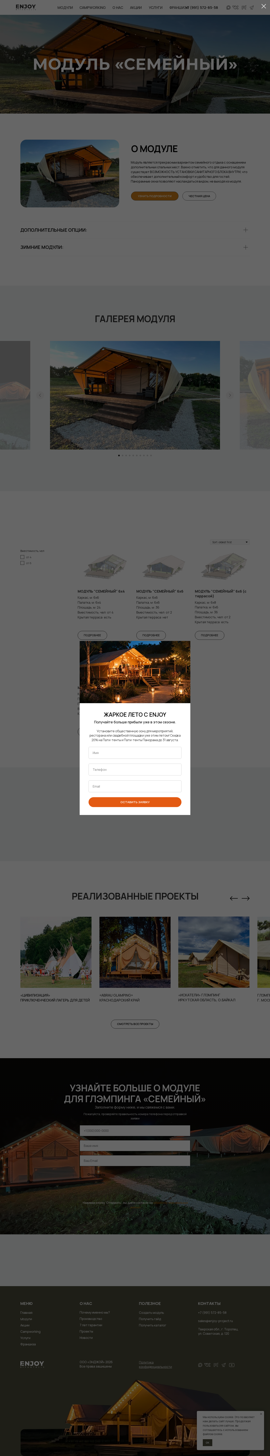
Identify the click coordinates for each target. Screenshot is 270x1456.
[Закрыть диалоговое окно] (264, 6)
